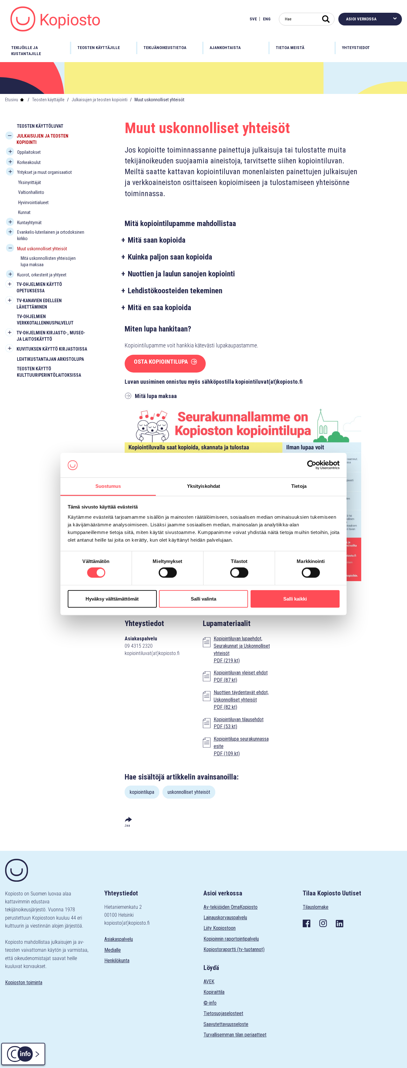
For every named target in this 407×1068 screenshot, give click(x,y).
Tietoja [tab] (299, 486)
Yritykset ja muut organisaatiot (44, 172)
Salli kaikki (295, 599)
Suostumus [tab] (108, 486)
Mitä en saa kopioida (159, 307)
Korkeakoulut (29, 162)
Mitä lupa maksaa (156, 396)
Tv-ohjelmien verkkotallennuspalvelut (45, 319)
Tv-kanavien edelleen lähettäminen (39, 304)
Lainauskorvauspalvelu (225, 918)
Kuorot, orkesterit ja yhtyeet (41, 274)
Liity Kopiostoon (220, 928)
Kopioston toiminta (23, 982)
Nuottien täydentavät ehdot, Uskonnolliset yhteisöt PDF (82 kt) (241, 699)
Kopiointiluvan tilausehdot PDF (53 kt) (239, 723)
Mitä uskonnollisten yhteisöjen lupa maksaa (48, 261)
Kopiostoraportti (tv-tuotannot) (234, 949)
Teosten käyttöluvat (40, 126)
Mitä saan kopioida (156, 240)
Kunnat (24, 212)
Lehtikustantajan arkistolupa (50, 359)
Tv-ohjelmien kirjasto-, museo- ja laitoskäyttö (51, 336)
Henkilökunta (116, 961)
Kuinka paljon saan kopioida (170, 257)
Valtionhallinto (31, 192)
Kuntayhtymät (29, 222)
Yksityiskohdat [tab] (203, 486)
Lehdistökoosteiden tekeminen (175, 290)
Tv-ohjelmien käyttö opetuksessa (39, 287)
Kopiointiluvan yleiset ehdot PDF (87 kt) (241, 676)
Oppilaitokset (29, 152)
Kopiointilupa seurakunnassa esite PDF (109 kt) (241, 746)
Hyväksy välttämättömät (112, 599)
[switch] (168, 572)
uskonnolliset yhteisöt (189, 792)
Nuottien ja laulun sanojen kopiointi (181, 273)
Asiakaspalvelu (118, 939)
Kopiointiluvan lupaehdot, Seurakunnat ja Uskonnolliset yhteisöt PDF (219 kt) (242, 650)
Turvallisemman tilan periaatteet (235, 1035)
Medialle (112, 950)
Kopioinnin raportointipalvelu (231, 939)
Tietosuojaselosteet (223, 1013)
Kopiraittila (214, 992)
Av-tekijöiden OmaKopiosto (231, 907)
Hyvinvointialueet (33, 202)
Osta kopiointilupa (161, 361)
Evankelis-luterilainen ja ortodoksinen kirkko (50, 235)
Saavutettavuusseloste (226, 1024)
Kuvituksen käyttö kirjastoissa (52, 349)
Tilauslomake (315, 907)
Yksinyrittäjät (29, 182)
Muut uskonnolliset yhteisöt (42, 248)
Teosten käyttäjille (48, 99)
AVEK (209, 982)
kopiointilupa (142, 792)
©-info (210, 1003)
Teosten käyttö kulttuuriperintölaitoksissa (49, 372)
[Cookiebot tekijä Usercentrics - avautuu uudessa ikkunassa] (312, 465)
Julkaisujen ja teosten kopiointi (100, 99)
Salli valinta (203, 599)
